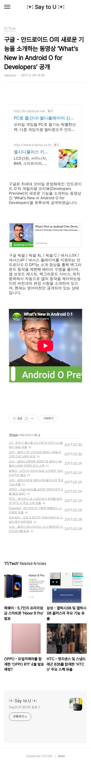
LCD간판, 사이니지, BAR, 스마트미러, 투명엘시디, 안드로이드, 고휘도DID (31, 161)
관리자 (61, 756)
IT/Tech (13, 435)
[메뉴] (7, 7)
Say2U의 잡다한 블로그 (24, 707)
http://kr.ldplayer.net (29, 111)
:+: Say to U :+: (46, 6)
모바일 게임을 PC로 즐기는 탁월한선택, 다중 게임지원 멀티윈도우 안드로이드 (45, 127)
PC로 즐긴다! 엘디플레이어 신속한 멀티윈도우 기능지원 (44, 118)
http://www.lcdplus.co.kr (32, 145)
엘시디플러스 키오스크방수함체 (31, 152)
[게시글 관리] (32, 418)
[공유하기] (26, 418)
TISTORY (47, 756)
